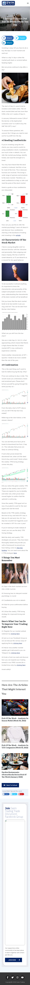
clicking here (15, 634)
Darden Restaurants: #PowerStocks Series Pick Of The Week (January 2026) (14, 774)
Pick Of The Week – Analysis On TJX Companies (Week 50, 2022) (15, 746)
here (15, 553)
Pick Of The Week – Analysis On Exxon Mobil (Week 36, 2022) (15, 719)
